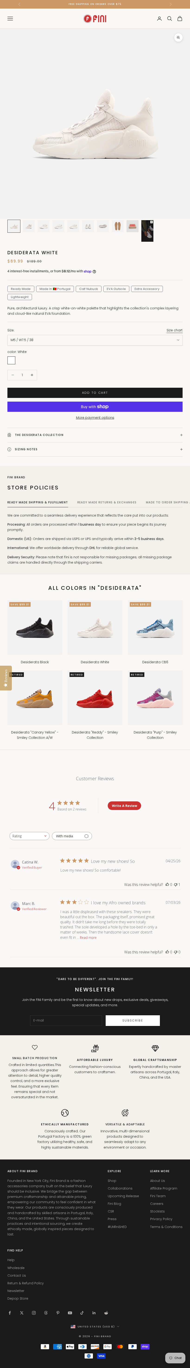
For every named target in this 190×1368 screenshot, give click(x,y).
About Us (157, 1180)
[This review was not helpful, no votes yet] (175, 952)
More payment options (95, 417)
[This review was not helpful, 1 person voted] (175, 884)
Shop (112, 1180)
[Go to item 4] (58, 226)
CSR (111, 1211)
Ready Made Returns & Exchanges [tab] (107, 502)
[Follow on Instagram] (34, 1313)
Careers (156, 1203)
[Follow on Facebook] (9, 1313)
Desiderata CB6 (155, 662)
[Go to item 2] (28, 226)
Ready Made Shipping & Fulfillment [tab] (37, 502)
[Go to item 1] (13, 226)
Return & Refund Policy (25, 1283)
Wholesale (16, 1268)
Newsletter (15, 1291)
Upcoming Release (123, 1196)
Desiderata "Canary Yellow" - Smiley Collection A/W (34, 735)
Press (112, 1219)
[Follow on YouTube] (70, 1313)
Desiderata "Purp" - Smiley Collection (155, 735)
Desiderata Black (35, 662)
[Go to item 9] (132, 226)
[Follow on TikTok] (82, 1313)
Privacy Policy (161, 1219)
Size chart (175, 330)
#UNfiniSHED (117, 1227)
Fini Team (158, 1196)
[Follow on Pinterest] (58, 1313)
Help (11, 1260)
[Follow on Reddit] (106, 1313)
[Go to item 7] (102, 226)
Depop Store (17, 1298)
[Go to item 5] (73, 226)
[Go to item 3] (43, 226)
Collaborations (120, 1188)
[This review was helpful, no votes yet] (167, 884)
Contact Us (16, 1275)
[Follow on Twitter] (21, 1313)
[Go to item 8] (117, 226)
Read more (88, 937)
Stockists (157, 1211)
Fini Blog (114, 1203)
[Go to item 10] (147, 231)
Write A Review (124, 805)
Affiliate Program (163, 1188)
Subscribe (132, 1020)
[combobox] (30, 836)
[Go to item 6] (88, 226)
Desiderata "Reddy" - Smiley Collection (95, 735)
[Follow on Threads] (46, 1313)
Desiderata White (95, 662)
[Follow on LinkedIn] (94, 1313)
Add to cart (95, 392)
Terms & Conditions (166, 1227)
